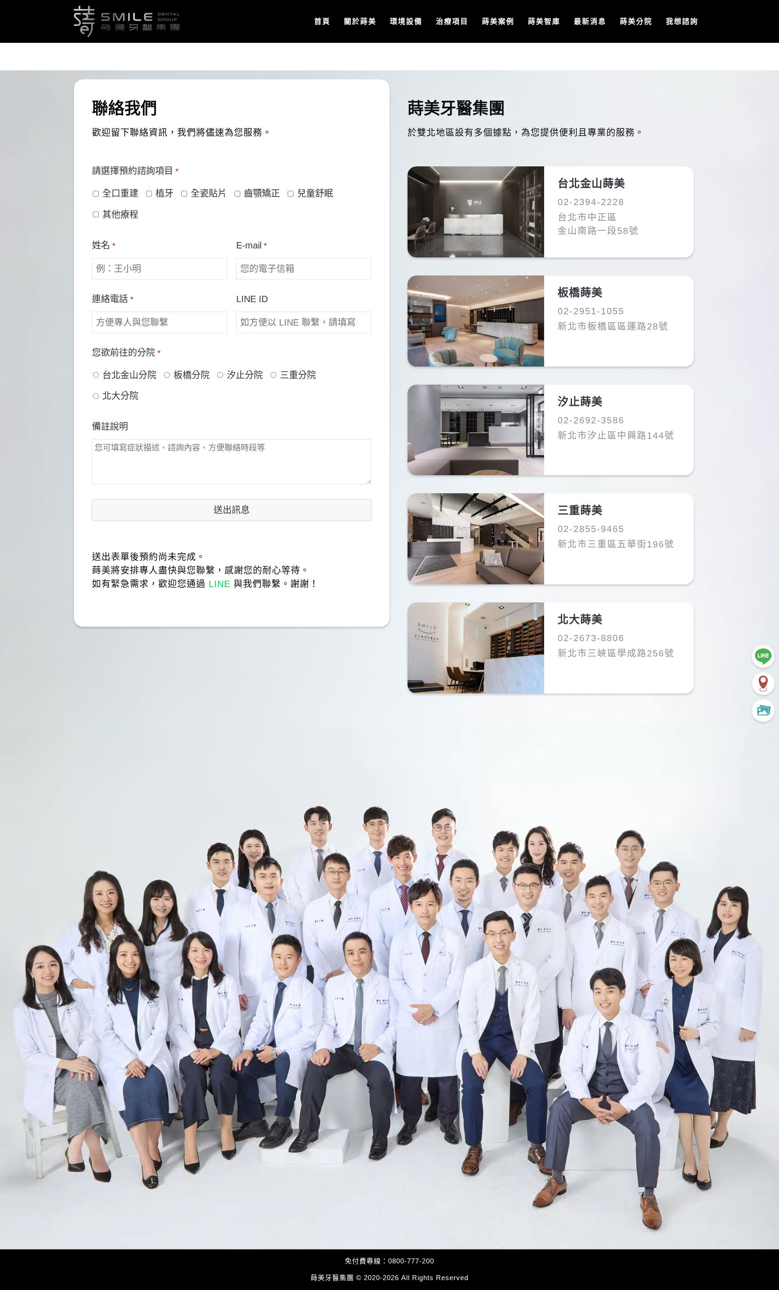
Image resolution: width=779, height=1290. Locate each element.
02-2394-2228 (591, 202)
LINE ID (252, 299)
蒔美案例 (498, 21)
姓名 (103, 245)
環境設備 (406, 21)
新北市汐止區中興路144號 (616, 436)
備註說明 (110, 427)
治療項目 (452, 21)
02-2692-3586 (591, 420)
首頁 (322, 21)
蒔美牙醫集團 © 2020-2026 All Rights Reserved (389, 1277)
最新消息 (590, 21)
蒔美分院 (636, 21)
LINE (219, 584)
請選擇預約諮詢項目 (135, 171)
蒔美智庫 (544, 21)
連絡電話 (112, 299)
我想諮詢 (682, 21)
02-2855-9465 (591, 529)
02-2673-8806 (591, 638)
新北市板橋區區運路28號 (613, 326)
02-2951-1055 (591, 311)
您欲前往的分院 (126, 353)
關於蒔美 (360, 21)
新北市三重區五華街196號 (616, 544)
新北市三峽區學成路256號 (616, 653)
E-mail (251, 245)
